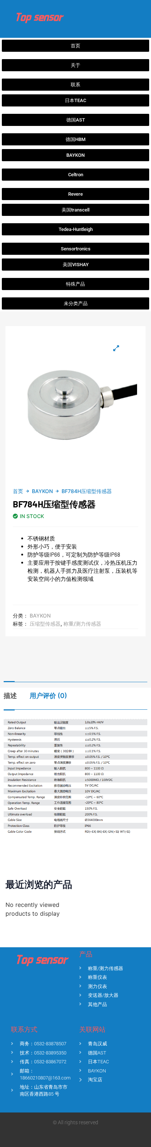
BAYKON (42, 491)
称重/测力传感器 (82, 623)
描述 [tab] (10, 695)
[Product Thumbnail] (116, 348)
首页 (18, 491)
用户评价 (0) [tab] (48, 695)
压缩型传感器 (45, 623)
